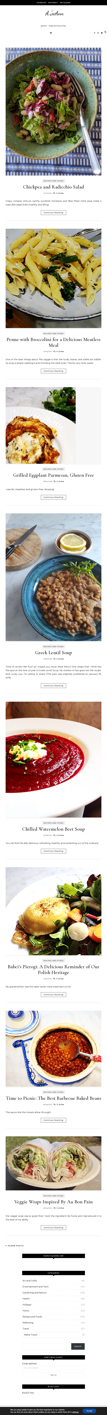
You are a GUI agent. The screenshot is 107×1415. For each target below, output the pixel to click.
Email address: (29, 1363)
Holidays (27, 1304)
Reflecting (28, 1322)
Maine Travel (30, 1335)
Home (26, 1310)
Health (26, 1298)
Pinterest (53, 3)
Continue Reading (53, 212)
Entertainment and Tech (36, 1286)
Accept (89, 1411)
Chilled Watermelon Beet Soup (53, 829)
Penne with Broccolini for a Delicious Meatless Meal (54, 342)
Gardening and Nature (34, 1292)
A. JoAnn (60, 193)
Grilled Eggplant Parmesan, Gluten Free (53, 475)
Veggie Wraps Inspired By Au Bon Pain (53, 1202)
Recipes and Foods (54, 181)
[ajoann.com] (53, 16)
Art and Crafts (30, 1280)
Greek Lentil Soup (53, 653)
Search (78, 1346)
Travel (26, 1329)
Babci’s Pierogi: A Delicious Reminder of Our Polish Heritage (53, 969)
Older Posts (15, 1246)
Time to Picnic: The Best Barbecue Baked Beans (53, 1098)
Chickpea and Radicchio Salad (53, 187)
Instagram (65, 3)
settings (75, 1412)
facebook (41, 3)
